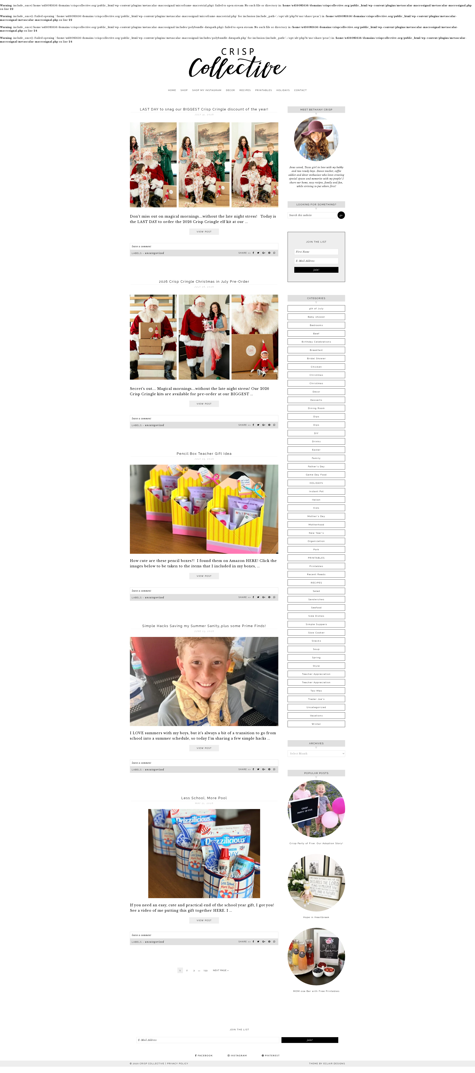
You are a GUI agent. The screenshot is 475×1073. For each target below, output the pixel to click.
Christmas (316, 375)
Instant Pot (316, 491)
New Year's (316, 533)
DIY (316, 433)
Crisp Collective (237, 63)
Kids (316, 508)
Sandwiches (316, 599)
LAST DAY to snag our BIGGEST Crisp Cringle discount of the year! (204, 109)
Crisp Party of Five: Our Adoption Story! (316, 843)
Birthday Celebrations (316, 341)
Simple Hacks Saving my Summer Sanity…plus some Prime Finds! (204, 626)
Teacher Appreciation (316, 674)
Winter (316, 724)
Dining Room (316, 408)
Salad (316, 591)
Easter (316, 450)
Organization (316, 541)
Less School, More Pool (204, 798)
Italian (316, 499)
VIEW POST (204, 231)
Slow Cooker (316, 632)
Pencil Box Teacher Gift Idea (204, 454)
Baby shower (316, 317)
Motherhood (316, 524)
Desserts (316, 400)
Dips (316, 416)
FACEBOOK (205, 1055)
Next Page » (221, 970)
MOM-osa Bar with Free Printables (316, 991)
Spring (316, 657)
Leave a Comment (141, 246)
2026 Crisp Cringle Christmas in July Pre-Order (204, 281)
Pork (316, 549)
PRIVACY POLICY (177, 1063)
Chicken (316, 367)
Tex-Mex (316, 690)
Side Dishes (316, 616)
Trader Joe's (316, 699)
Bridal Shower (316, 358)
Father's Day (316, 466)
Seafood (316, 607)
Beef (316, 333)
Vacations (316, 715)
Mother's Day (316, 516)
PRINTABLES (316, 558)
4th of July (316, 308)
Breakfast (316, 350)
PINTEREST (272, 1055)
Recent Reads (316, 574)
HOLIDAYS (316, 483)
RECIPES (316, 582)
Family (316, 458)
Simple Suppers (316, 624)
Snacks (316, 641)
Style (316, 666)
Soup (316, 649)
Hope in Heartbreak (316, 917)
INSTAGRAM (238, 1055)
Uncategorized (154, 253)
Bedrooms (316, 325)
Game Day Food (316, 474)
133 (205, 970)
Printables (316, 566)
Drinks (316, 441)
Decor (316, 391)
